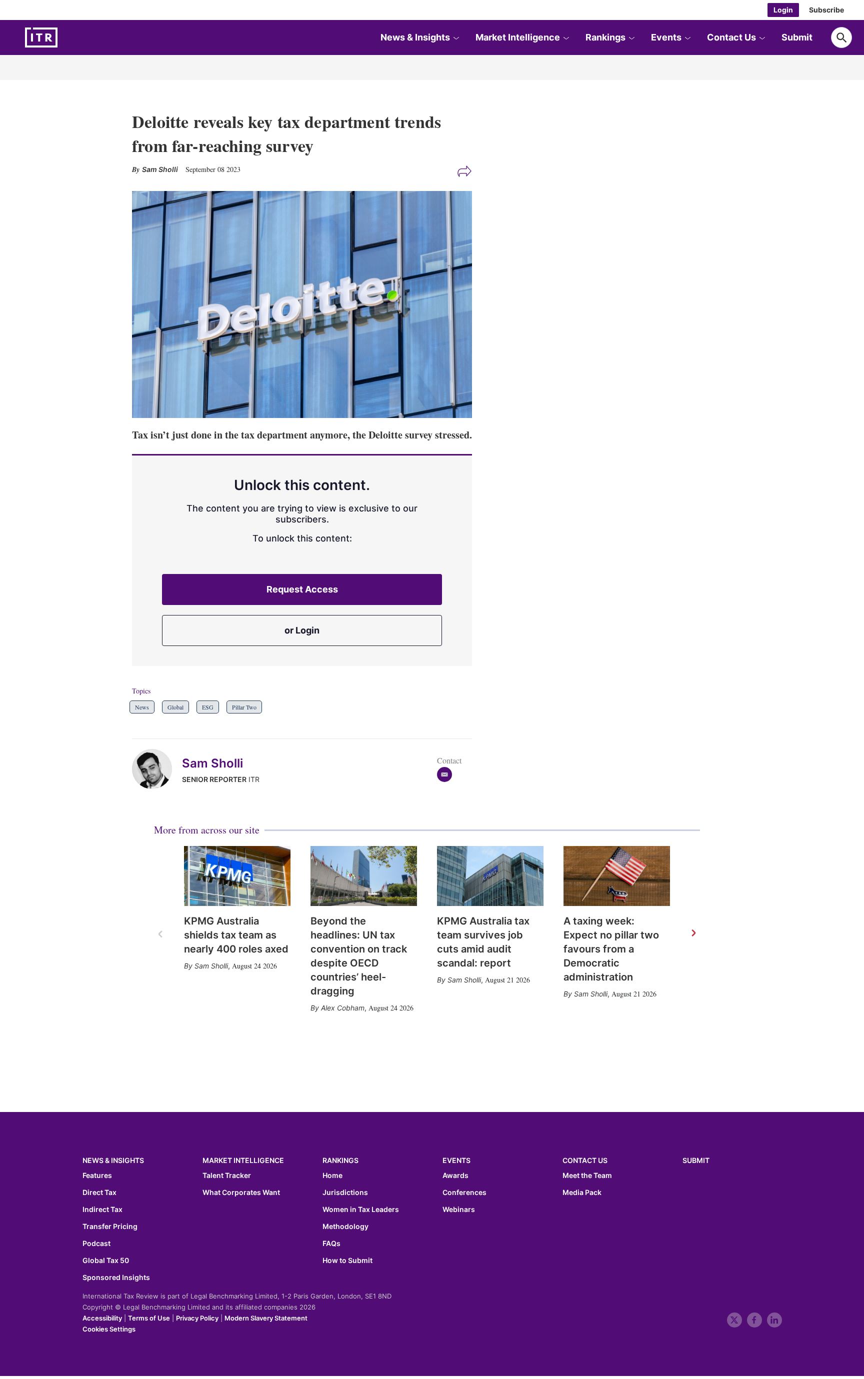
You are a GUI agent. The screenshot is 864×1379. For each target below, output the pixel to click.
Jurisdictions (345, 1192)
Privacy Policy (197, 1318)
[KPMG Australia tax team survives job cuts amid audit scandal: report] (490, 876)
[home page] (65, 38)
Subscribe (826, 10)
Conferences (464, 1192)
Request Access (302, 589)
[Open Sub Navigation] (456, 37)
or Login (302, 630)
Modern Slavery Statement (266, 1318)
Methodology (345, 1226)
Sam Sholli (212, 763)
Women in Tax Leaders (360, 1209)
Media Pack (582, 1192)
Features (97, 1175)
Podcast (96, 1243)
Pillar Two (244, 707)
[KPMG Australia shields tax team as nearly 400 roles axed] (237, 876)
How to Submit (347, 1260)
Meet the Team (587, 1175)
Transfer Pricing (110, 1226)
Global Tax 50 (105, 1260)
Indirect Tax (102, 1209)
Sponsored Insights (116, 1277)
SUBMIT (696, 1160)
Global (176, 707)
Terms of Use (149, 1318)
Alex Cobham (342, 1008)
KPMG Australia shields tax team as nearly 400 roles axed (236, 935)
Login (783, 10)
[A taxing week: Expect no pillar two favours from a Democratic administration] (617, 876)
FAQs (331, 1243)
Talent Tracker (226, 1175)
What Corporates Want (241, 1192)
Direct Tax (99, 1192)
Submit (797, 37)
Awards (455, 1175)
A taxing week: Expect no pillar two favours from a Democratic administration (611, 949)
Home (332, 1175)
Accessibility (102, 1318)
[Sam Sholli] (157, 769)
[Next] (693, 934)
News (142, 707)
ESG (208, 707)
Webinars (458, 1209)
